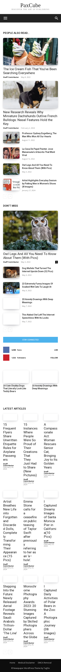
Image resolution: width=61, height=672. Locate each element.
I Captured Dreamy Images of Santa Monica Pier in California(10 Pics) (50, 519)
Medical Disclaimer (26, 662)
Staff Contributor (11, 77)
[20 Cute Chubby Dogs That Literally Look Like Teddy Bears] (16, 376)
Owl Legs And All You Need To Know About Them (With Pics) (29, 256)
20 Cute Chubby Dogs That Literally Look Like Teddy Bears (14, 388)
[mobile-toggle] (5, 18)
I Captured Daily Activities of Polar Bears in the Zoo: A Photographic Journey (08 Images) (51, 610)
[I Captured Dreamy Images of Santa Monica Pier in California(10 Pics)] (51, 494)
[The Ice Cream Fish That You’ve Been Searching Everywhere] (30, 51)
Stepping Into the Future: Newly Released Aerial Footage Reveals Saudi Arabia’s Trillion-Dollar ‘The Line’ (10, 610)
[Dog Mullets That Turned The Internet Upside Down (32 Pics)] (11, 272)
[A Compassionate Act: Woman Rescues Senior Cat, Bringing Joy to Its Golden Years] (51, 417)
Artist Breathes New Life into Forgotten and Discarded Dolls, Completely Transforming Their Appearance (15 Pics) (10, 531)
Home (12, 662)
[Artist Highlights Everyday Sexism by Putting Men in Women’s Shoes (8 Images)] (11, 184)
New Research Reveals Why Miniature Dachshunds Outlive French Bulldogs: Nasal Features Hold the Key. (30, 118)
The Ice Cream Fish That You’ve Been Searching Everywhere (30, 71)
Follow (54, 358)
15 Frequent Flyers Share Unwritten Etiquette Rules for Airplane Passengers (10, 442)
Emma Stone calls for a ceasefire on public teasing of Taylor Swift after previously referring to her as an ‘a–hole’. (30, 531)
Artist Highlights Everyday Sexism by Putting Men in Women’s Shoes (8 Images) (39, 183)
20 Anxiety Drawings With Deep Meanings (44, 387)
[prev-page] (5, 196)
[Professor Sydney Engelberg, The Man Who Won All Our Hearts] (11, 137)
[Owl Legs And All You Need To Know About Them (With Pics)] (11, 169)
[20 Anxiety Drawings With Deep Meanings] (11, 303)
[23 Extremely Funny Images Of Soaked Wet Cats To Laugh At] (11, 288)
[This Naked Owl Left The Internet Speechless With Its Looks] (11, 319)
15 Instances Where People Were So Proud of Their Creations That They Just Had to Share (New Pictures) (30, 450)
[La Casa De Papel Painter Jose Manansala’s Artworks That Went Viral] (11, 153)
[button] (56, 18)
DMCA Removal (44, 662)
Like (56, 350)
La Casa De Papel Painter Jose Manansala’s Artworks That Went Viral (38, 152)
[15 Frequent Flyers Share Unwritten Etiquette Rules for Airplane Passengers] (10, 417)
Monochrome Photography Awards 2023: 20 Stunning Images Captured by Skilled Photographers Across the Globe (30, 612)
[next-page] (10, 196)
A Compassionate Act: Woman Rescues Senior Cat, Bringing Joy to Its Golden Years (50, 446)
